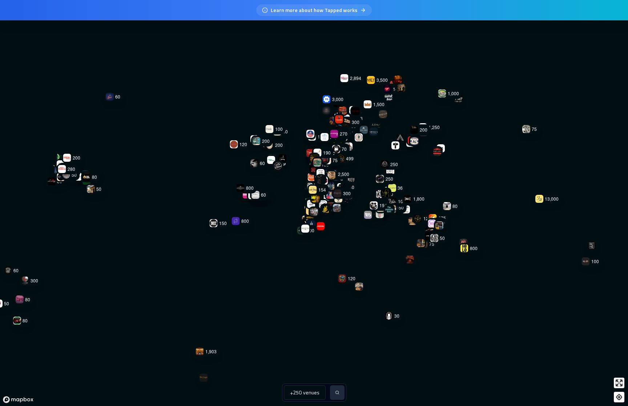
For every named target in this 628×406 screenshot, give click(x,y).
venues (304, 392)
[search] (337, 392)
